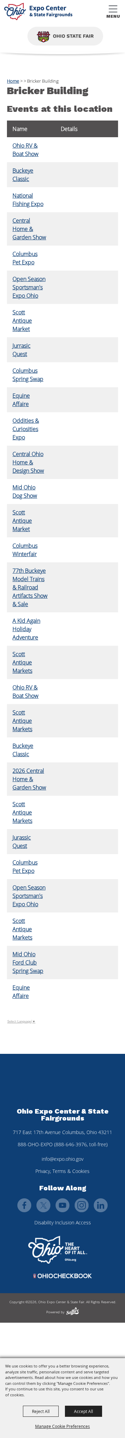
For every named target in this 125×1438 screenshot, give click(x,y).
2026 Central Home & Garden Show (29, 779)
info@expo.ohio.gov (62, 1159)
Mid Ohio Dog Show (24, 491)
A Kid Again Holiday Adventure (26, 629)
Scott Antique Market (22, 320)
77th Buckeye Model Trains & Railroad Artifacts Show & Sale (30, 587)
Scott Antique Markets (22, 662)
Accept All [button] (83, 1411)
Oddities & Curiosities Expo (25, 429)
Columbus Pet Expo (25, 258)
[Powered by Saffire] (72, 1311)
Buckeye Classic (22, 175)
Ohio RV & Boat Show (25, 150)
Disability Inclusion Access (62, 1222)
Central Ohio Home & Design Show (28, 462)
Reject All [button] (41, 1411)
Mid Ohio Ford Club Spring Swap (27, 962)
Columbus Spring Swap (27, 375)
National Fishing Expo (27, 200)
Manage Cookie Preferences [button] (62, 1426)
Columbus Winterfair (25, 550)
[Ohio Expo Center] (39, 12)
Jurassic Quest (21, 842)
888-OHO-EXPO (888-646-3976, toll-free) (63, 1144)
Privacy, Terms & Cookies (62, 1171)
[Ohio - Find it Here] (57, 1250)
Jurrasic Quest (21, 350)
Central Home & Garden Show (29, 229)
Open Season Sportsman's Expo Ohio (28, 287)
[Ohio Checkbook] (62, 1276)
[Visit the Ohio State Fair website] (65, 36)
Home (13, 81)
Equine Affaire (21, 400)
